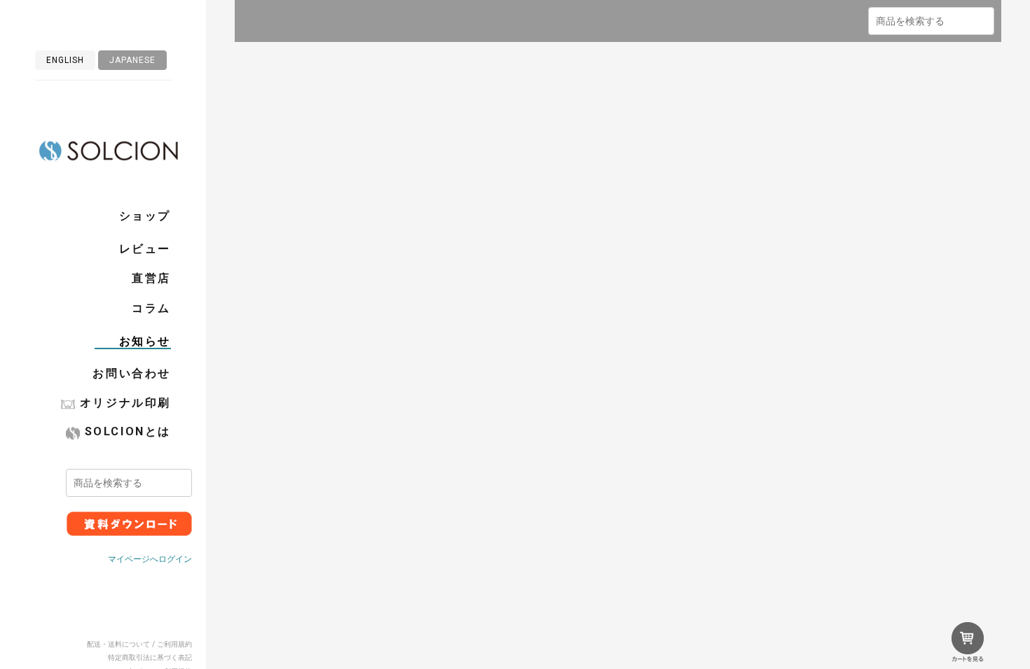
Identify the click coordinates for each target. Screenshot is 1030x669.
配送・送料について (118, 644)
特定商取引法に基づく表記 (150, 657)
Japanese (132, 60)
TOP (309, 89)
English (65, 60)
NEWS (338, 89)
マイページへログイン (150, 559)
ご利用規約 (174, 644)
